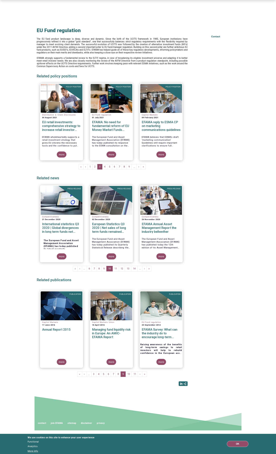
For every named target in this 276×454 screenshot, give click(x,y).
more (61, 154)
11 (116, 268)
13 (129, 268)
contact (42, 423)
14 (135, 268)
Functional (33, 441)
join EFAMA (57, 423)
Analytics (33, 446)
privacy (101, 423)
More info (33, 450)
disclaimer (86, 423)
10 (110, 269)
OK (237, 444)
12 (123, 268)
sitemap (71, 423)
